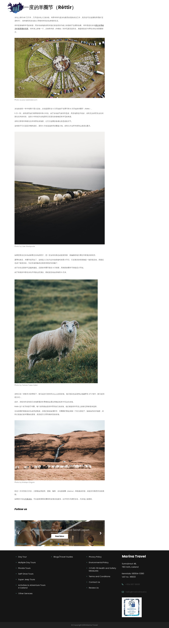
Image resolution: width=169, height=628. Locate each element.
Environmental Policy (99, 562)
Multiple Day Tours (27, 562)
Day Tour (22, 556)
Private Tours (24, 568)
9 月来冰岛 (28, 499)
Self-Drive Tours (25, 573)
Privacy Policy (95, 556)
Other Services (25, 593)
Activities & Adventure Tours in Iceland (31, 586)
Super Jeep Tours (26, 579)
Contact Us (94, 582)
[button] (60, 533)
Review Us (94, 587)
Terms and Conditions (99, 576)
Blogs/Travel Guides (63, 556)
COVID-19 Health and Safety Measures (102, 569)
